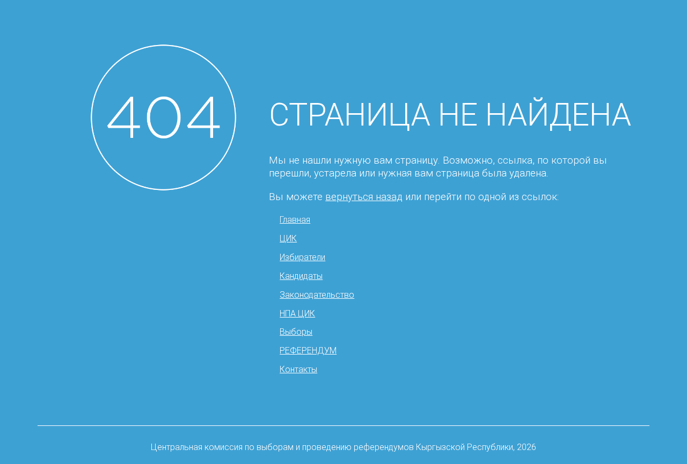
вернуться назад (364, 197)
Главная (295, 220)
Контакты (298, 369)
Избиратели (302, 257)
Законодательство (317, 295)
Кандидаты (301, 276)
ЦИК (288, 238)
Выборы (296, 332)
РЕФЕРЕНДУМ (308, 350)
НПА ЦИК (297, 313)
